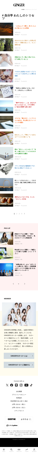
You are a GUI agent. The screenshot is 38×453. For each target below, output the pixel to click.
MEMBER (34, 451)
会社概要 (19, 391)
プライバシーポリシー (19, 394)
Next (24, 284)
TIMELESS (19, 451)
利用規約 (19, 398)
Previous (13, 284)
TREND (26, 451)
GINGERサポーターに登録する (19, 365)
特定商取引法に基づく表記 (19, 401)
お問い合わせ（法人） (19, 407)
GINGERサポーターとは (19, 356)
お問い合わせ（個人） (19, 404)
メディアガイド (19, 410)
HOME (23, 9)
